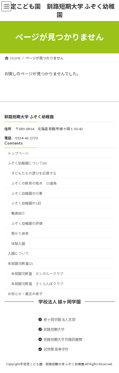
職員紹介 (18, 213)
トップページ (18, 153)
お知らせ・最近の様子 (25, 293)
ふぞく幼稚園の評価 (26, 223)
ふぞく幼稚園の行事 (26, 193)
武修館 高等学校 (56, 349)
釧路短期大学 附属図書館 (63, 339)
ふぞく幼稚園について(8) (27, 163)
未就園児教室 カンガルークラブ (37, 273)
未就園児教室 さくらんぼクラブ (37, 283)
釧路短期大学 (54, 329)
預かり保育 (20, 233)
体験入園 (18, 243)
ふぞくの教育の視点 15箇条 (34, 183)
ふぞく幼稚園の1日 (26, 203)
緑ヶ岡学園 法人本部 (59, 319)
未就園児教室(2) (20, 263)
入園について (18, 253)
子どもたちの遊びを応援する (33, 173)
